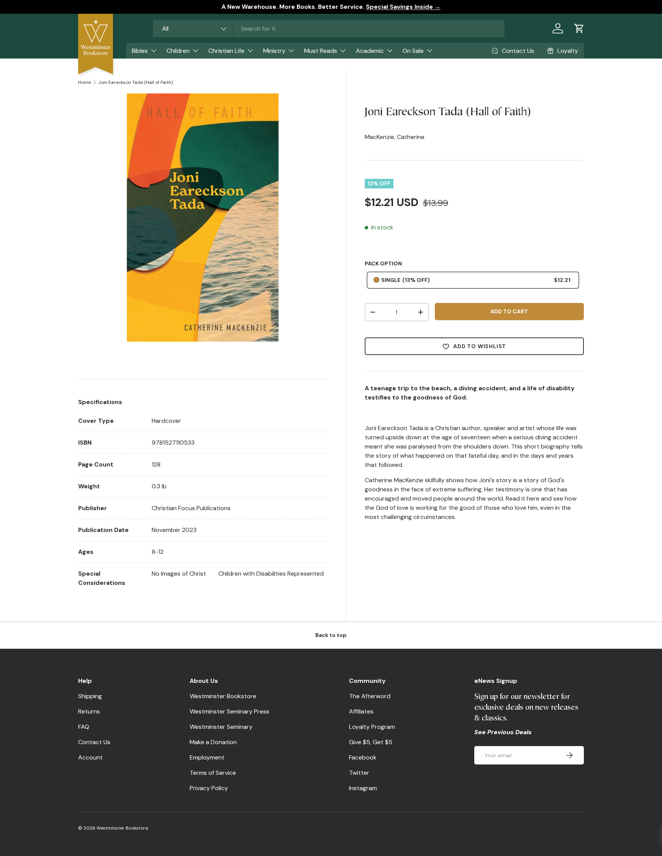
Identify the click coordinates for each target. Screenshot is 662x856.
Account (90, 757)
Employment (207, 757)
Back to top (331, 635)
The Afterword (369, 696)
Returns (89, 711)
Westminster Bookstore (223, 696)
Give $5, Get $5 (370, 742)
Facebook (363, 757)
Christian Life (226, 51)
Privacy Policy (209, 788)
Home (84, 82)
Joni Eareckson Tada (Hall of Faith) (135, 82)
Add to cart (509, 311)
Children (178, 51)
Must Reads (320, 51)
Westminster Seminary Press (229, 711)
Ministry (274, 51)
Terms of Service (213, 773)
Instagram (363, 788)
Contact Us (94, 742)
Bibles (140, 51)
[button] (579, 28)
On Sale (413, 51)
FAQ (83, 727)
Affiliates (361, 711)
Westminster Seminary (221, 727)
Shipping (90, 696)
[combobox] (329, 28)
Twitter (359, 773)
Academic (370, 51)
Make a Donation (213, 742)
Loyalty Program (372, 727)
